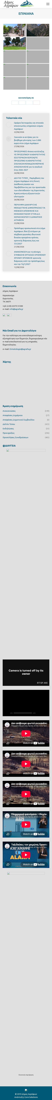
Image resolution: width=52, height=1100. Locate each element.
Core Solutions (31, 1097)
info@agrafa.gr (16, 309)
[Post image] (8, 124)
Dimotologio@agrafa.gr (20, 349)
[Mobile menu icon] (47, 4)
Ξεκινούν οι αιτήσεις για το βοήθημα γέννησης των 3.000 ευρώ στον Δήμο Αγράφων (27, 140)
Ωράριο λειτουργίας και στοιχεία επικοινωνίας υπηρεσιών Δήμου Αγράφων (29, 126)
